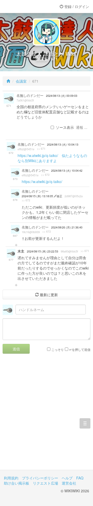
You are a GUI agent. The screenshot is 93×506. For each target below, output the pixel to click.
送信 (16, 348)
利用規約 (11, 477)
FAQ (79, 477)
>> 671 (41, 149)
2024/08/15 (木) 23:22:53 (42, 251)
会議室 (21, 81)
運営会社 (69, 483)
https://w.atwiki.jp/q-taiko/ (42, 181)
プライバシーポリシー (40, 477)
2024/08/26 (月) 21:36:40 (66, 227)
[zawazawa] (24, 6)
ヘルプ (67, 477)
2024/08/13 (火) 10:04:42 (66, 170)
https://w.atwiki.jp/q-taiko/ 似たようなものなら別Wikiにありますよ (52, 158)
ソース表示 (65, 127)
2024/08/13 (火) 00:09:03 (61, 96)
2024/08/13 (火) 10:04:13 (62, 144)
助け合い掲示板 (16, 483)
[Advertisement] (46, 415)
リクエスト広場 (45, 483)
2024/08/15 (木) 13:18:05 (38, 196)
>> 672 (45, 175)
